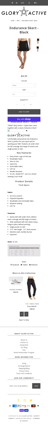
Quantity (24, 100)
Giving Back (24, 345)
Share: (24, 262)
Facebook (15, 265)
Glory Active (27, 416)
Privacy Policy (24, 371)
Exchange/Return (24, 366)
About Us (24, 340)
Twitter (25, 265)
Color (24, 81)
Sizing (24, 363)
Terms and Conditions (24, 373)
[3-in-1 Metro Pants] (32, 300)
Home (12, 20)
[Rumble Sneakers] (16, 285)
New (18, 20)
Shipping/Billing (24, 368)
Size (24, 90)
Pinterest (34, 265)
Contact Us (24, 342)
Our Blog (24, 347)
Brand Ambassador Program (24, 352)
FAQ (24, 350)
